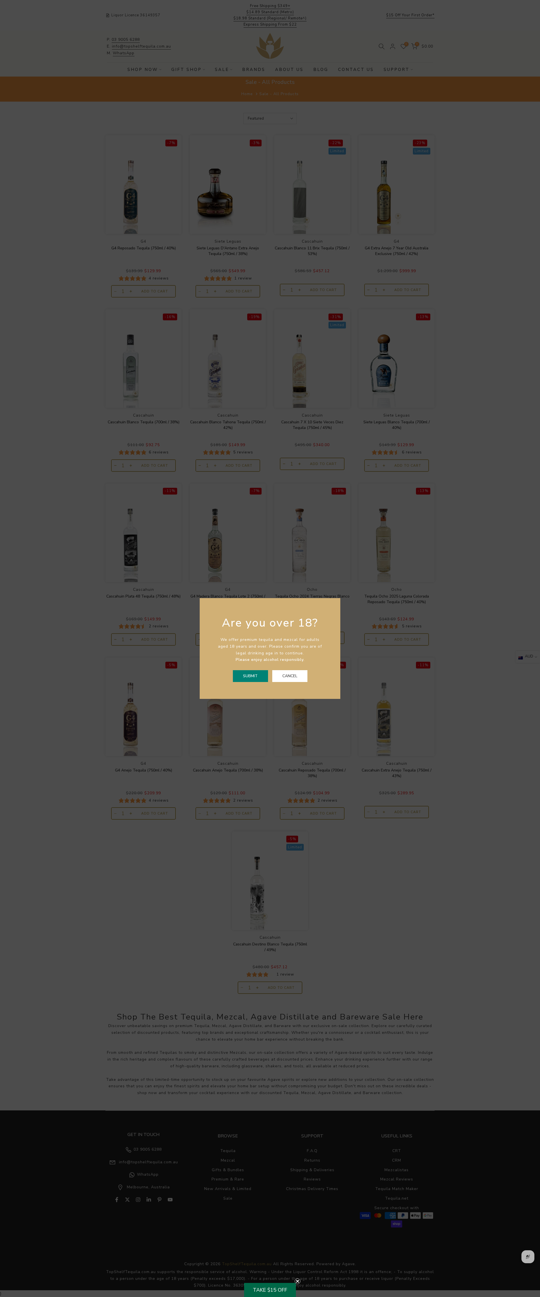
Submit (250, 676)
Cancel (289, 676)
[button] (270, 1290)
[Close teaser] (297, 1281)
